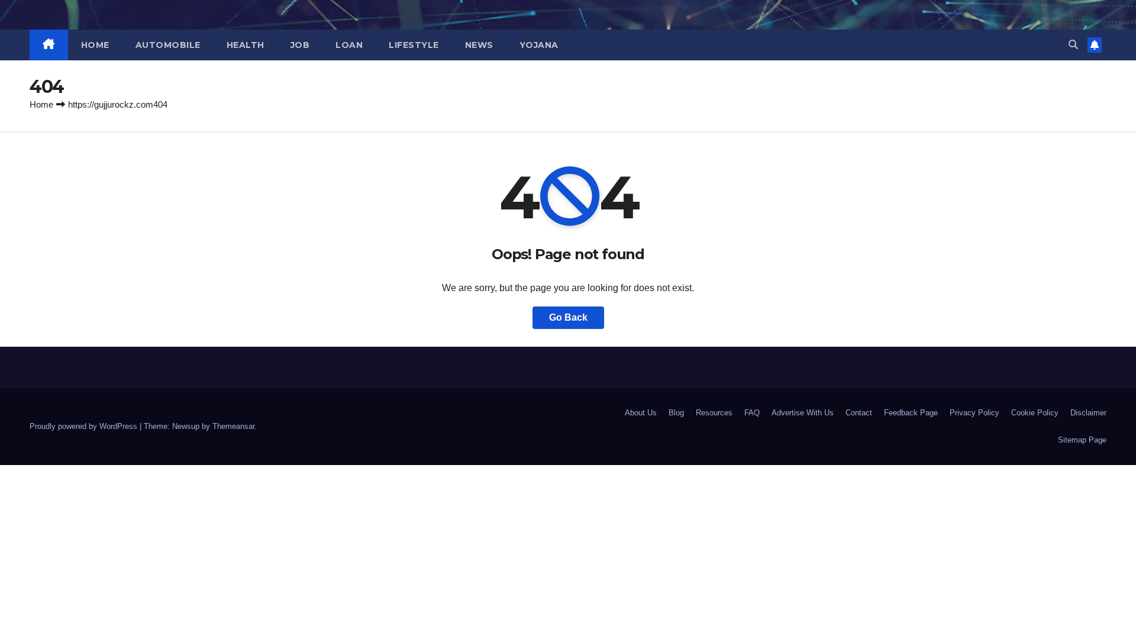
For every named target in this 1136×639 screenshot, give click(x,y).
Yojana (539, 45)
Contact (858, 412)
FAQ (752, 412)
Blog (676, 412)
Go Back (568, 317)
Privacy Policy (974, 412)
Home (95, 45)
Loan (349, 45)
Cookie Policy (1034, 412)
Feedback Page (911, 412)
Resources (714, 412)
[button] (1073, 45)
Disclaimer (1088, 412)
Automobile (168, 45)
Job (300, 45)
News (479, 45)
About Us (641, 412)
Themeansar (233, 426)
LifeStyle (414, 45)
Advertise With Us (803, 412)
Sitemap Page (1082, 439)
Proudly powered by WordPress (85, 426)
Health (245, 45)
